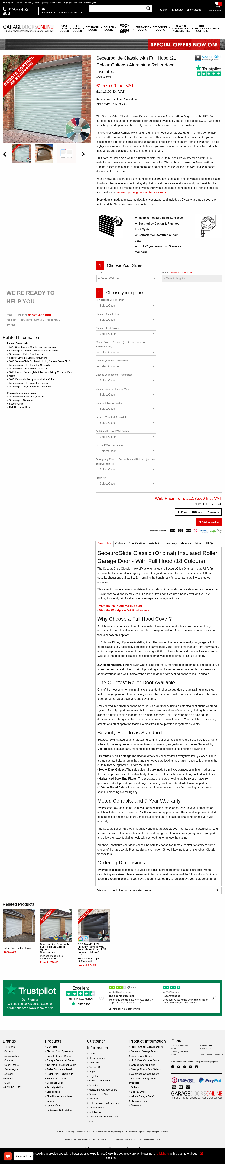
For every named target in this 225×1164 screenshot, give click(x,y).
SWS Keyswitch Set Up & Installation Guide (31, 379)
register (179, 9)
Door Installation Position (109, 403)
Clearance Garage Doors (125, 1139)
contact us (195, 9)
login (164, 9)
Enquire (214, 512)
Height (177, 272)
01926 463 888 (15, 11)
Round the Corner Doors (125, 28)
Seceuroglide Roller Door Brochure (26, 354)
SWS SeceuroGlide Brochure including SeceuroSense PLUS (40, 361)
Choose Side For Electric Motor (113, 388)
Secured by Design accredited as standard (141, 192)
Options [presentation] (120, 543)
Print (183, 512)
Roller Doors (109, 28)
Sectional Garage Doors (101, 1139)
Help (216, 28)
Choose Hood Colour (107, 328)
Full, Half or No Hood (19, 407)
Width (99, 272)
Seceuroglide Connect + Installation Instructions (33, 350)
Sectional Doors (93, 28)
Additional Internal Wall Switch (112, 431)
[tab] (104, 544)
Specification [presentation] (137, 543)
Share (198, 512)
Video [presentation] (198, 543)
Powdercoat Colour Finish (110, 299)
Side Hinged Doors (77, 28)
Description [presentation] (104, 543)
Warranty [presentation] (171, 543)
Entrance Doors (142, 28)
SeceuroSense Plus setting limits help (28, 368)
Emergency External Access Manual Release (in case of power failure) (125, 461)
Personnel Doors (160, 28)
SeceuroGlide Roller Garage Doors (26, 396)
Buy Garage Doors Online (149, 1139)
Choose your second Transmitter (114, 374)
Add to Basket (210, 522)
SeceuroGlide (16, 403)
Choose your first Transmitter (112, 360)
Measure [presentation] (186, 543)
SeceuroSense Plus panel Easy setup (28, 383)
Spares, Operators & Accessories (181, 28)
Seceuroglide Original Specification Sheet (30, 386)
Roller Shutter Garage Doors (76, 1139)
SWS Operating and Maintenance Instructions (32, 347)
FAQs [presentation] (209, 543)
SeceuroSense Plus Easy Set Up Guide (29, 365)
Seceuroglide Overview (21, 400)
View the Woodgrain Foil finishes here (124, 610)
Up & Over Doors (64, 28)
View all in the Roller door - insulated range (157, 890)
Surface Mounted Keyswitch (111, 417)
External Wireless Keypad (110, 445)
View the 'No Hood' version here (120, 605)
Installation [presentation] (155, 543)
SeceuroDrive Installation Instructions (28, 358)
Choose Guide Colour (108, 314)
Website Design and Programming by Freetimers (148, 1132)
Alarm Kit (101, 477)
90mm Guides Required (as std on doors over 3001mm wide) (121, 344)
